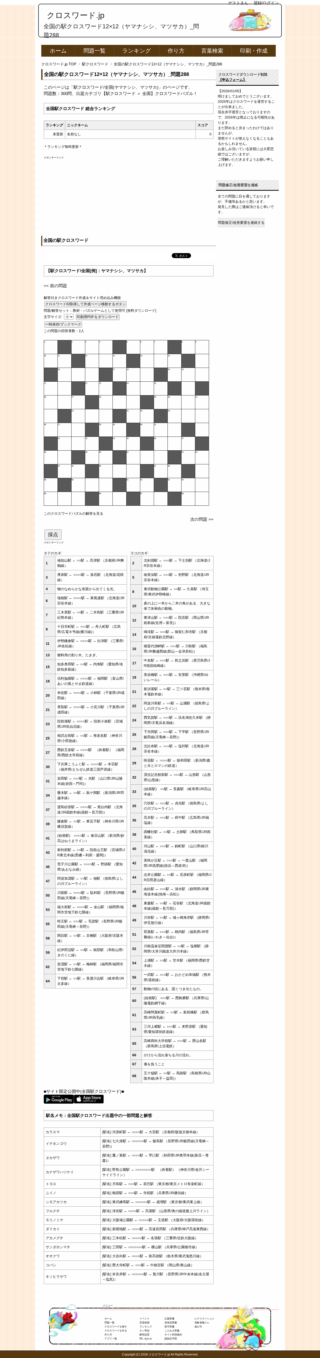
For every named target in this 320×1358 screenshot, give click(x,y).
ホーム (58, 51)
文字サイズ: (53, 317)
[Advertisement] (129, 194)
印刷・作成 (254, 51)
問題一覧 (95, 51)
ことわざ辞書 (172, 1330)
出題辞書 (169, 1318)
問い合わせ (146, 1338)
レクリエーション (204, 1318)
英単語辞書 (170, 1322)
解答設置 (145, 1334)
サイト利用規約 (173, 1334)
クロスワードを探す (115, 1326)
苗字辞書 (169, 1326)
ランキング (136, 51)
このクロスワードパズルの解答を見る (73, 513)
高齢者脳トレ (202, 1322)
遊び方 (198, 1326)
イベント (145, 1318)
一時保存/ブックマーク (63, 324)
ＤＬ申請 (145, 1330)
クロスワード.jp (75, 15)
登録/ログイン (266, 3)
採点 (53, 534)
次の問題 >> (202, 519)
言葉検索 (212, 51)
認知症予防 (170, 1338)
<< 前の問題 (55, 285)
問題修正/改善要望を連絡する (241, 223)
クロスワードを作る (115, 1330)
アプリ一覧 (110, 1338)
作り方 (176, 51)
